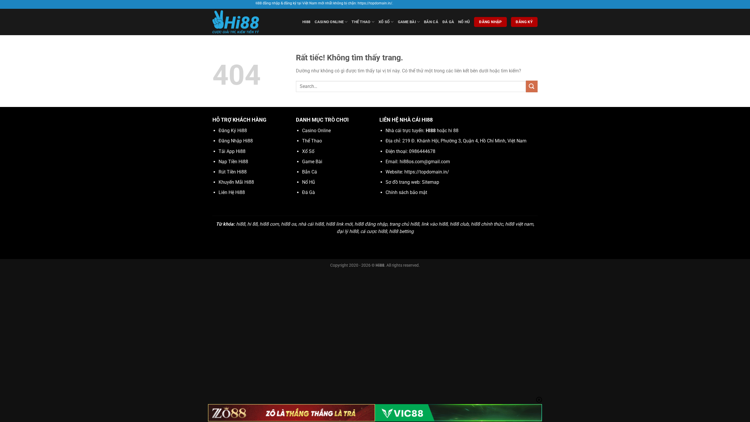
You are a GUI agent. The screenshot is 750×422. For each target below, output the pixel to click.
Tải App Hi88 (232, 151)
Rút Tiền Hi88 (233, 172)
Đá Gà (448, 22)
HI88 (306, 22)
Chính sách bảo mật (406, 192)
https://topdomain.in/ (426, 172)
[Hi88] (241, 22)
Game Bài (407, 22)
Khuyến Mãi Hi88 (236, 182)
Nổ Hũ (464, 22)
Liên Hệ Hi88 (232, 192)
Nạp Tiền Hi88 (233, 161)
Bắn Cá (431, 22)
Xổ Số (384, 22)
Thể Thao (361, 22)
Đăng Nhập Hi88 (236, 141)
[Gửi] (532, 86)
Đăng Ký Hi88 (233, 130)
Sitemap (430, 182)
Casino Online (329, 22)
